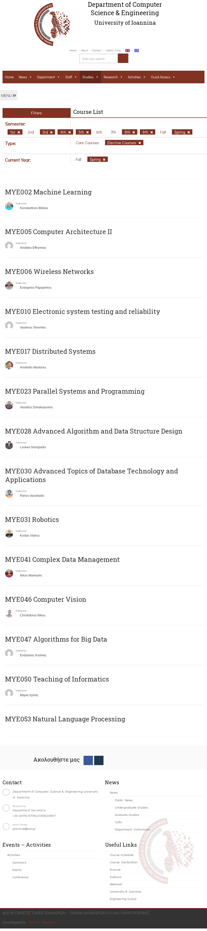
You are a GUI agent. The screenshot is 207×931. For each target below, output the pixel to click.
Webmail (116, 884)
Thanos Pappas (41, 922)
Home (72, 50)
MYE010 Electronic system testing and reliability (82, 311)
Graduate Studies (127, 814)
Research (111, 76)
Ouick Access (160, 76)
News (23, 76)
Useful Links (113, 50)
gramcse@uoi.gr (24, 828)
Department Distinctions (132, 829)
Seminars (19, 862)
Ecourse (115, 869)
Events (16, 869)
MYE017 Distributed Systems (50, 351)
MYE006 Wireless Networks (49, 271)
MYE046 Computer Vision (45, 599)
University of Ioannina (125, 891)
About (84, 50)
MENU (7, 95)
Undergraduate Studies (131, 807)
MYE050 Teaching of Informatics (57, 679)
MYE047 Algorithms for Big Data (56, 639)
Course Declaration (123, 862)
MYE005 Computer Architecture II (58, 231)
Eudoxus (115, 876)
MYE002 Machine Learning (48, 192)
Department (46, 76)
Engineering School (123, 898)
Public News (124, 800)
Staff (68, 76)
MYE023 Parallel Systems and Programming (75, 391)
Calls (118, 822)
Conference (20, 877)
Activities (134, 76)
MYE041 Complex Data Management (62, 559)
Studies (88, 76)
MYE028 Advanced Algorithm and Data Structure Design (94, 431)
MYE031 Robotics (32, 519)
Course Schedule (122, 854)
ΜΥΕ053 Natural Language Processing (65, 719)
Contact (96, 50)
